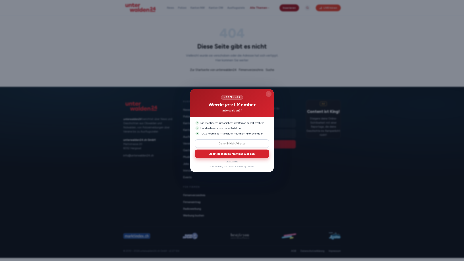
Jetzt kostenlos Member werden (232, 154)
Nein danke (232, 161)
